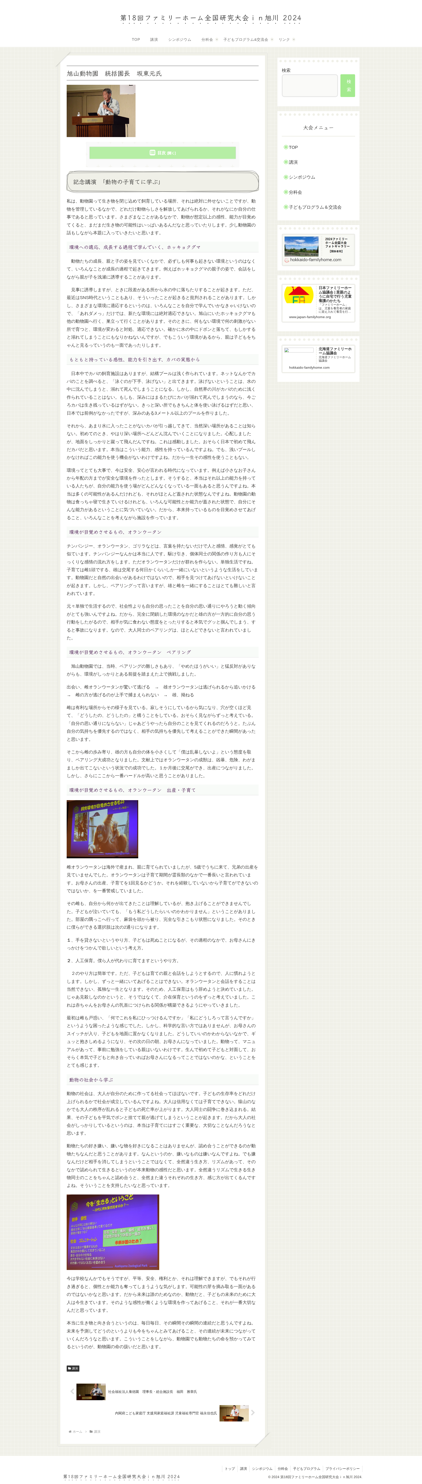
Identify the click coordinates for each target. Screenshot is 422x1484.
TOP (293, 147)
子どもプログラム (306, 1469)
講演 (75, 1368)
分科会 (295, 192)
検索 (286, 70)
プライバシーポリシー (343, 1469)
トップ (230, 1469)
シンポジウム (302, 177)
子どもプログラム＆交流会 (315, 207)
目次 (162, 153)
